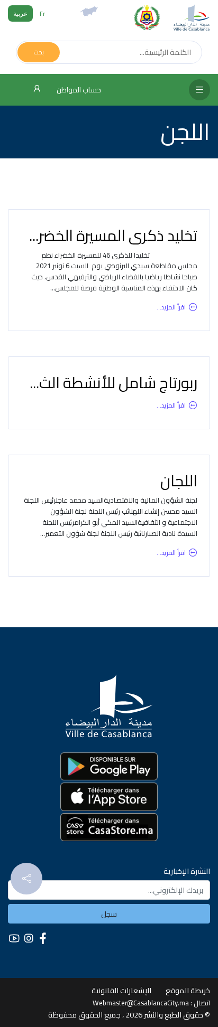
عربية (20, 13)
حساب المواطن (78, 89)
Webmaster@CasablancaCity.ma (141, 1002)
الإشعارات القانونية (121, 990)
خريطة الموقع (188, 990)
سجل (109, 914)
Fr (42, 13)
